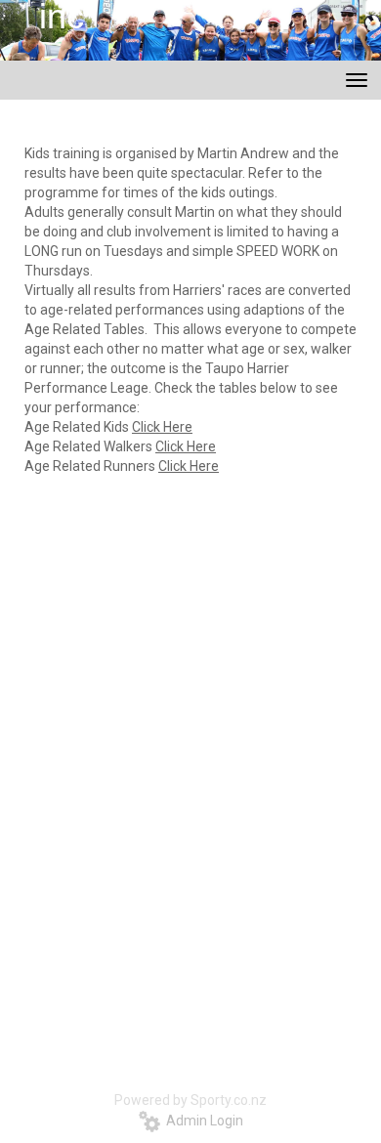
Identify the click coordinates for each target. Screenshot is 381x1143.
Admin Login (201, 1120)
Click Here (162, 427)
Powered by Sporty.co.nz (190, 1100)
